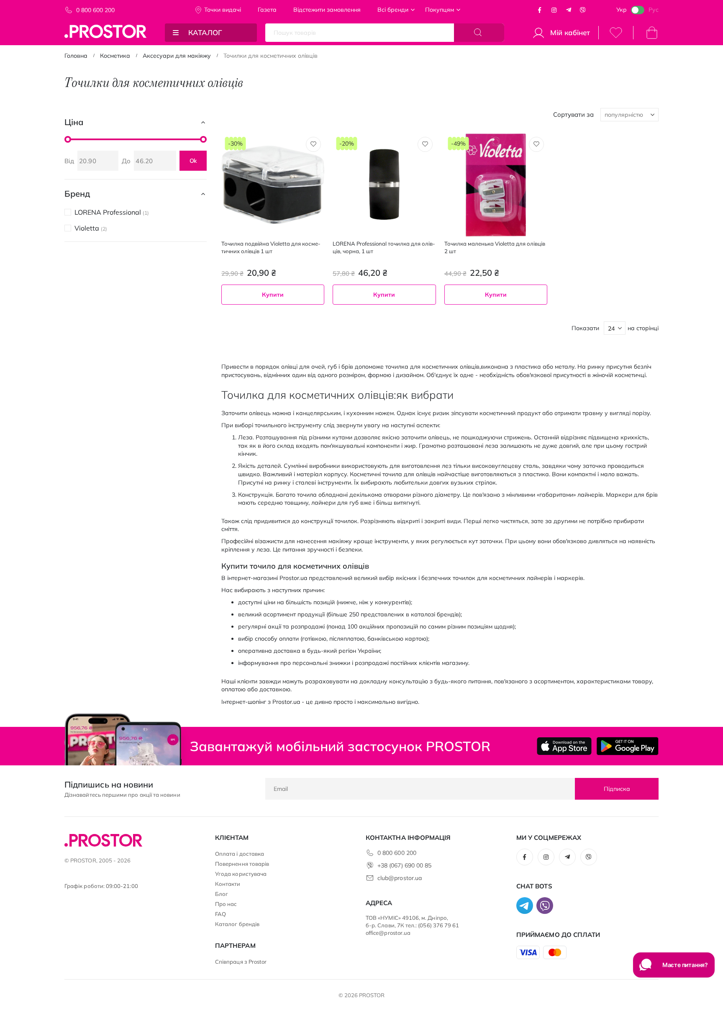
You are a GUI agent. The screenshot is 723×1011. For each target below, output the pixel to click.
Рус (654, 9)
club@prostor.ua (399, 878)
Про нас (226, 904)
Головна (75, 55)
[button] (313, 144)
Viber (583, 10)
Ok (193, 160)
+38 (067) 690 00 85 (404, 865)
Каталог (205, 32)
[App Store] (564, 746)
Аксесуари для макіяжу (177, 55)
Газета (267, 9)
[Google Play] (627, 746)
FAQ (220, 914)
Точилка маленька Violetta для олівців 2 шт (494, 247)
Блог (221, 893)
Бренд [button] (77, 193)
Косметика (115, 55)
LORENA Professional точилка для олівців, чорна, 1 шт (384, 247)
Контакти (228, 883)
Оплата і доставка (239, 853)
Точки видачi (222, 9)
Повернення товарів (242, 863)
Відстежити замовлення (327, 9)
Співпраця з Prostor (241, 961)
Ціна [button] (73, 122)
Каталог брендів (237, 924)
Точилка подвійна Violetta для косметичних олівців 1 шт (270, 247)
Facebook (539, 10)
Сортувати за (573, 114)
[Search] (479, 32)
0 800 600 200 (95, 10)
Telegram (568, 10)
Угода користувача (241, 873)
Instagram (554, 10)
